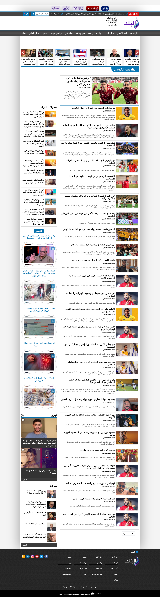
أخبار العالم (34, 33)
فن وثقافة (80, 33)
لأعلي (133, 552)
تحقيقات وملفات (66, 574)
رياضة (90, 33)
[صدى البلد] (131, 23)
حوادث (99, 33)
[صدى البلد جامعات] (78, 8)
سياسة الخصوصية (69, 587)
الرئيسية (134, 33)
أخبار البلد (109, 33)
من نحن (94, 587)
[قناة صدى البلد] (105, 8)
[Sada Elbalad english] (55, 8)
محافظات (68, 568)
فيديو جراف (83, 568)
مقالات (116, 580)
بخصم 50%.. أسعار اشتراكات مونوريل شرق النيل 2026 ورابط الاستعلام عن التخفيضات (90, 14)
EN (26, 14)
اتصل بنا (84, 587)
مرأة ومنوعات (56, 33)
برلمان (85, 574)
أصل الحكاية (98, 568)
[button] (137, 52)
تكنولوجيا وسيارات (96, 574)
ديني (44, 33)
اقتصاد (116, 574)
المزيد (25, 480)
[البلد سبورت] (92, 8)
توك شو (69, 33)
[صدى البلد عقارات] (66, 8)
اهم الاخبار (122, 33)
